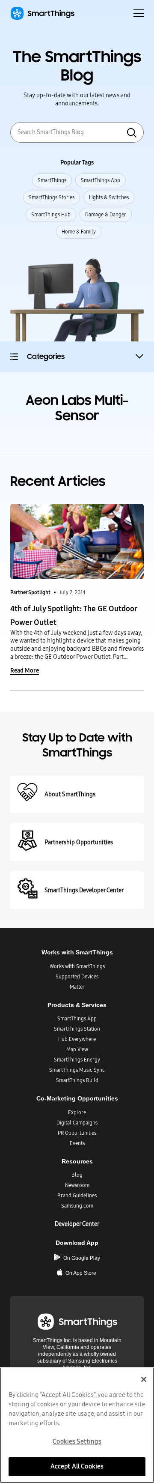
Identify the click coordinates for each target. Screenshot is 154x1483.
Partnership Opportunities (78, 842)
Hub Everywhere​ (77, 1039)
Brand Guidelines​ (77, 1196)
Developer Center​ (77, 1224)
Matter (77, 987)
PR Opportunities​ (77, 1133)
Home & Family (79, 232)
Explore (77, 1112)
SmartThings (52, 180)
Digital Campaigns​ (77, 1123)
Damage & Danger (105, 215)
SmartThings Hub (51, 215)
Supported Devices (77, 977)
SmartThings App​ (77, 1019)
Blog (77, 1175)
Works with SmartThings (77, 966)
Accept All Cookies (77, 1466)
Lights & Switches (109, 197)
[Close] (143, 1379)
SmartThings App (100, 180)
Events (77, 1143)
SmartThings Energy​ (77, 1060)
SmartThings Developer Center (84, 890)
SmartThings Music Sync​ (77, 1070)
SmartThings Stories (51, 197)
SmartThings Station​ (77, 1029)
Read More (24, 670)
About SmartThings (69, 794)
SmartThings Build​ (77, 1080)
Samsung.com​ (77, 1206)
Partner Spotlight (30, 592)
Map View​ (77, 1049)
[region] (77, 1425)
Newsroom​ (77, 1185)
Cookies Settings (77, 1441)
